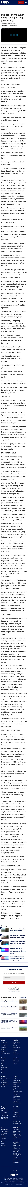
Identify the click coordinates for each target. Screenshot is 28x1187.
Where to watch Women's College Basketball (17, 1154)
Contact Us (15, 1109)
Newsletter (3, 1136)
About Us (16, 1107)
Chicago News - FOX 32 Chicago (5, 1114)
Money (3, 1077)
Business (3, 1080)
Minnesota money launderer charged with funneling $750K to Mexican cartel (9, 1021)
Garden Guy (16, 1062)
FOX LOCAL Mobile (4, 1133)
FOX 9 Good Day (17, 1082)
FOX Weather (16, 1054)
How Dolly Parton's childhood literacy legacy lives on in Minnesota (9, 1000)
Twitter (3, 1142)
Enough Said (16, 1086)
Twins (2, 1063)
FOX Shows (15, 1079)
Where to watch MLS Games (17, 1161)
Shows (15, 1077)
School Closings (16, 1047)
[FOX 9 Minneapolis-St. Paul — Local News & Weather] (5, 2)
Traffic (14, 1052)
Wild (2, 1065)
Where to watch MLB (17, 1138)
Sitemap (15, 1118)
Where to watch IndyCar (17, 1146)
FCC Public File (16, 1121)
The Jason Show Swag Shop (17, 1100)
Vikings (2, 1060)
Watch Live (21, 2)
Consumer (3, 1051)
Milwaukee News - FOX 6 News (5, 1111)
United (2, 1071)
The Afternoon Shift (16, 1097)
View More (23, 997)
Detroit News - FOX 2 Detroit (4, 1117)
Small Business (4, 1084)
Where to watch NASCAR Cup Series (17, 1142)
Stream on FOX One (16, 1128)
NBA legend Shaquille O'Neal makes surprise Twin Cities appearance (18, 943)
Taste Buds (15, 1094)
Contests (15, 1110)
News (14, 23)
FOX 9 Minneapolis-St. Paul (6, 23)
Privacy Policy (15, 989)
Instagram (3, 1140)
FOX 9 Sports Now (17, 1093)
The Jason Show (17, 1080)
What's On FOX (16, 1116)
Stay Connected (4, 1128)
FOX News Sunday (5, 1053)
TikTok (2, 1143)
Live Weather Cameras (16, 1049)
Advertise (15, 1120)
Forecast (15, 1045)
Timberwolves (4, 1067)
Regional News (4, 1108)
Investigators (4, 1047)
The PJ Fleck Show (17, 1091)
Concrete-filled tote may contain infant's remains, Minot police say (17, 958)
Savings (3, 1086)
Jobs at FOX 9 (16, 1114)
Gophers (3, 1062)
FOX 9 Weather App (16, 1042)
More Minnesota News (8, 997)
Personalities (16, 1112)
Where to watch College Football (17, 1135)
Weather (16, 1040)
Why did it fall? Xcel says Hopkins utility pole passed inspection (9, 1014)
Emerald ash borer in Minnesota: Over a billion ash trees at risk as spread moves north (9, 1008)
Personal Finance (5, 1079)
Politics (3, 1049)
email (17, 1170)
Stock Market (4, 1082)
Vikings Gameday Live (17, 1088)
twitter (14, 1170)
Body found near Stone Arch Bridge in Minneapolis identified (18, 930)
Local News (4, 1042)
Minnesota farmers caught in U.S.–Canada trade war (9, 1027)
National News (4, 1044)
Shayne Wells (16, 1060)
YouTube (3, 1145)
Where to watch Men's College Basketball (17, 1150)
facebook (11, 1170)
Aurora (2, 1072)
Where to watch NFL (17, 1132)
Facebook (3, 1138)
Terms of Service (15, 991)
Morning (16, 1058)
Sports (3, 1058)
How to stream (5, 1131)
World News (4, 1046)
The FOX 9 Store (17, 1103)
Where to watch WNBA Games (17, 1158)
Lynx (2, 1069)
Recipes (15, 1063)
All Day (14, 1084)
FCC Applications (17, 1123)
